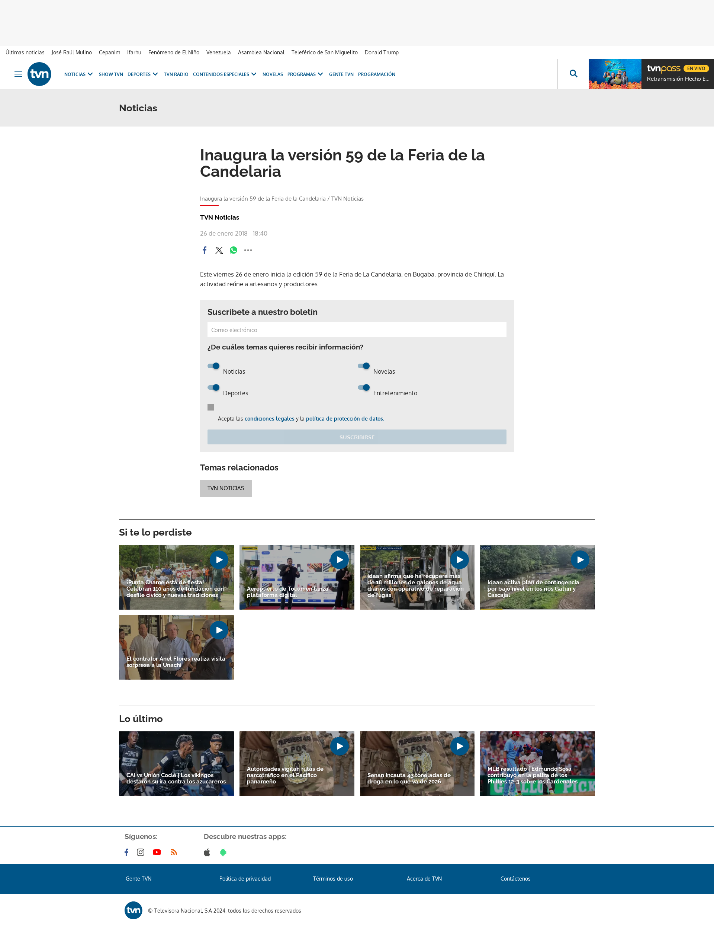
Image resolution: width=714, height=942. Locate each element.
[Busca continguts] (573, 74)
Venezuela (218, 52)
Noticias (75, 74)
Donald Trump (382, 52)
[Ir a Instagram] (142, 852)
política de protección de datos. (345, 418)
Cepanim (109, 52)
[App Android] (225, 852)
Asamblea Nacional (261, 52)
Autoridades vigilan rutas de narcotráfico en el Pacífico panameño (285, 775)
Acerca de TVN (424, 878)
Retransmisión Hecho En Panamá (678, 79)
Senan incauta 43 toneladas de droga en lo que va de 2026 (409, 778)
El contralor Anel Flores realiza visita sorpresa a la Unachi (175, 662)
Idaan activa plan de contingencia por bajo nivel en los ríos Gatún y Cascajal (533, 588)
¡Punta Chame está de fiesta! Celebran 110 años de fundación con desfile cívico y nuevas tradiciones (175, 588)
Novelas (273, 74)
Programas (301, 74)
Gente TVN (341, 74)
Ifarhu (134, 52)
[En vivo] (653, 65)
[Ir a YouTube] (158, 852)
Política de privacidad (245, 878)
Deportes (139, 74)
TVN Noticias (226, 488)
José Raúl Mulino (72, 52)
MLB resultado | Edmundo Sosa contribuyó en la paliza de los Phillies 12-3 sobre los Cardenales (533, 775)
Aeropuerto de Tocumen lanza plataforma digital (287, 592)
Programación (376, 74)
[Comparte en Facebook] (204, 250)
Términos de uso (333, 878)
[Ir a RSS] (175, 852)
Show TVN (111, 74)
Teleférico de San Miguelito (325, 52)
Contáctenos (516, 878)
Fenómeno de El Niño (173, 52)
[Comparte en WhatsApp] (233, 250)
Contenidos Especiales (221, 74)
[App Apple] (208, 852)
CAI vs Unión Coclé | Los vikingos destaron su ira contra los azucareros (176, 778)
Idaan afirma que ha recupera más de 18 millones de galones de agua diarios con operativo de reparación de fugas (415, 585)
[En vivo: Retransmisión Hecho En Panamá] (615, 74)
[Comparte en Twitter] (219, 250)
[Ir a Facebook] (128, 852)
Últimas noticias (25, 52)
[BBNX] (133, 910)
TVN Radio (176, 74)
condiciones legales (270, 418)
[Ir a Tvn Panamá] (39, 74)
